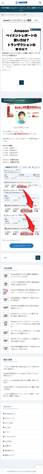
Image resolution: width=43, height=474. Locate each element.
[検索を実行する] (37, 258)
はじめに (8, 427)
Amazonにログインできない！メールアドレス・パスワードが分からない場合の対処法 (25, 323)
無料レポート (9, 455)
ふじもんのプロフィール (21, 246)
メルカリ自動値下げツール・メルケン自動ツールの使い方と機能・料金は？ (21, 395)
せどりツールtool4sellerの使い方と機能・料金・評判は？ (21, 381)
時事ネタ (8, 446)
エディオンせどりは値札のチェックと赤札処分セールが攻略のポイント (25, 332)
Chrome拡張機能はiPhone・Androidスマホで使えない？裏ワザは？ (25, 347)
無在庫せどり (9, 450)
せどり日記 (9, 423)
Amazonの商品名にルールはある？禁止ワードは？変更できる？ (21, 374)
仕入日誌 (8, 441)
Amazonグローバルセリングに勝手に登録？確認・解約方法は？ (24, 314)
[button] (40, 3)
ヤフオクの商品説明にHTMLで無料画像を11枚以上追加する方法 (25, 283)
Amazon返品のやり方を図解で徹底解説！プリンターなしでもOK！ (25, 275)
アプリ (7, 432)
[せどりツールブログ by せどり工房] (21, 3)
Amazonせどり (10, 413)
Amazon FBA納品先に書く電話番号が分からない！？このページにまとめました (25, 291)
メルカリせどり (10, 436)
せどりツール (9, 418)
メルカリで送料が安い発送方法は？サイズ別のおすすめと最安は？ (21, 367)
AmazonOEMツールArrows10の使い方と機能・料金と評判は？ (21, 388)
